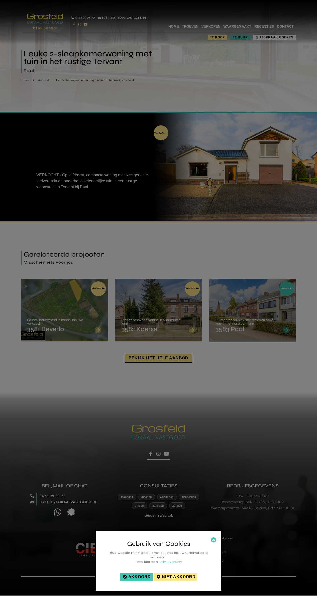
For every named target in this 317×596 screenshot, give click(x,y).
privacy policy (171, 562)
